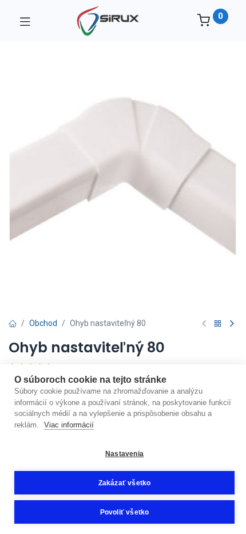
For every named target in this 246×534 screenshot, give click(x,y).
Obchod (43, 323)
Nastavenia (124, 454)
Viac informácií (69, 425)
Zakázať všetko (124, 483)
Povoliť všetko (124, 512)
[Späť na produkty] (218, 324)
